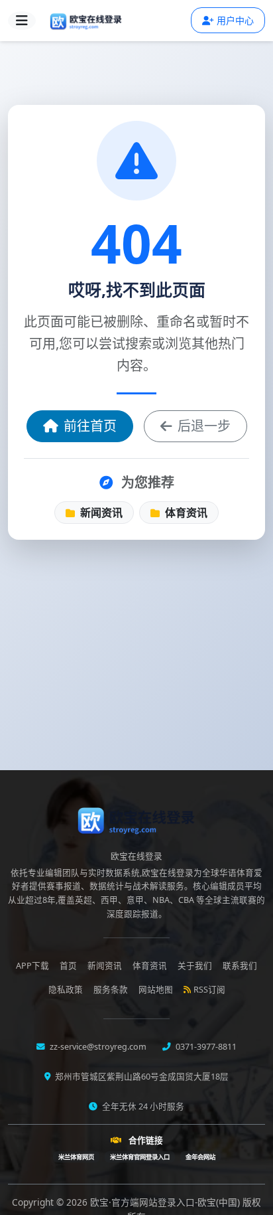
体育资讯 (184, 512)
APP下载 (32, 965)
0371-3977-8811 (205, 1046)
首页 (68, 965)
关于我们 (195, 965)
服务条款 (110, 989)
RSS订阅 (209, 989)
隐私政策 (65, 989)
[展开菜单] (22, 20)
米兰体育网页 (76, 1157)
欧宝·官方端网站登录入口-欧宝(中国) (166, 1202)
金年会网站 (200, 1157)
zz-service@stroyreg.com (97, 1046)
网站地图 (155, 989)
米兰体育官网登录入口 (140, 1157)
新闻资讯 (100, 512)
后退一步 (204, 426)
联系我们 (240, 965)
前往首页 (90, 426)
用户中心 (235, 20)
